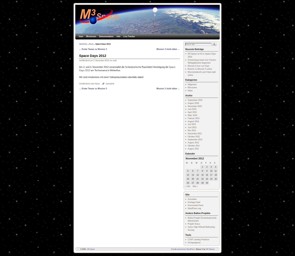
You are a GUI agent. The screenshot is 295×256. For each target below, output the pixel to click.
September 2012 (195, 139)
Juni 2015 (192, 109)
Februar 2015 (193, 118)
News (91, 44)
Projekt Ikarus (194, 224)
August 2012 (193, 142)
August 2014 (193, 121)
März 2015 (192, 115)
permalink (110, 84)
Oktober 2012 (194, 136)
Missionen (91, 36)
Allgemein (192, 84)
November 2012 (195, 133)
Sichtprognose (194, 242)
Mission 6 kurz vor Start (198, 66)
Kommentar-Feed (195, 205)
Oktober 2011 (194, 145)
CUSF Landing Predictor (198, 239)
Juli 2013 (192, 124)
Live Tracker (129, 36)
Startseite (83, 44)
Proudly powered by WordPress (183, 249)
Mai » (195, 186)
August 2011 (193, 149)
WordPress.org (194, 208)
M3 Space (91, 249)
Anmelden (192, 199)
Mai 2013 (192, 130)
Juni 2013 (192, 127)
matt (114, 61)
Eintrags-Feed (194, 202)
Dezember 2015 (195, 106)
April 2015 (192, 112)
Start (81, 36)
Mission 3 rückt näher (168, 49)
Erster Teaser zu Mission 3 (93, 49)
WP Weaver (210, 249)
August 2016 (193, 103)
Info (118, 36)
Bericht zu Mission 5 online (200, 69)
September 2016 (195, 100)
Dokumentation (106, 36)
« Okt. (188, 186)
